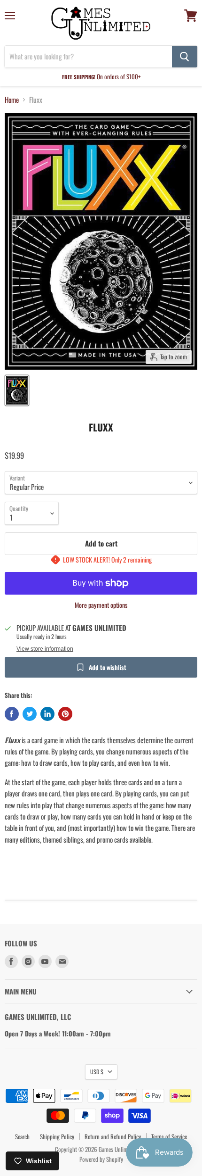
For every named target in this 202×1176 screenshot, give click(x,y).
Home (12, 100)
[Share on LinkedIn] (47, 714)
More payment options (101, 605)
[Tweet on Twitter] (30, 714)
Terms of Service (169, 1136)
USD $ (96, 1071)
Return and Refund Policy (113, 1136)
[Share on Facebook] (12, 714)
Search (22, 1136)
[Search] (184, 56)
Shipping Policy (57, 1136)
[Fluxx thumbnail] (17, 390)
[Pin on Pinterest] (65, 714)
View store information (44, 649)
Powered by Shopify (101, 1159)
